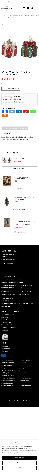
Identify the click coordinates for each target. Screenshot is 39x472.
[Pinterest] (26, 111)
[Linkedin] (19, 111)
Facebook (5, 346)
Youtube (4, 351)
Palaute (4, 330)
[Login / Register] (27, 8)
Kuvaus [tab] (6, 128)
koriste (22, 102)
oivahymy (10, 263)
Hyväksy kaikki (19, 457)
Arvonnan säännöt (9, 327)
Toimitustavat (7, 320)
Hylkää (19, 468)
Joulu (10, 99)
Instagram (5, 349)
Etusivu (4, 16)
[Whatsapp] (33, 111)
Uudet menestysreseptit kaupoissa (19, 2)
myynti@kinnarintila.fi (11, 288)
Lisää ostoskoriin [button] (19, 168)
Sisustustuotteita (30, 16)
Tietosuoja (6, 322)
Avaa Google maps (9, 259)
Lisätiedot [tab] (14, 128)
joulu (17, 102)
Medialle (5, 317)
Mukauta (19, 463)
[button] (23, 8)
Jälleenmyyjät (7, 315)
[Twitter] (12, 111)
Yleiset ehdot (7, 325)
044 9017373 (30, 285)
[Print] (5, 115)
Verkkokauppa (15, 16)
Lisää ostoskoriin (11, 88)
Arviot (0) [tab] (23, 128)
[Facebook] (5, 111)
